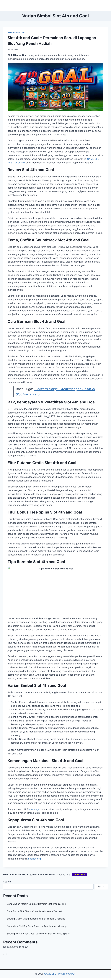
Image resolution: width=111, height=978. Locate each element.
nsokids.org (34, 858)
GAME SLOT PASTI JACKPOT (60, 973)
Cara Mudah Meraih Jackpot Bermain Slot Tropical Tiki (36, 904)
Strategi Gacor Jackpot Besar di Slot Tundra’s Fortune (36, 918)
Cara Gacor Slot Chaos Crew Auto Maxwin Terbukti (34, 911)
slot (5, 954)
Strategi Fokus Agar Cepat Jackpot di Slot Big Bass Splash (38, 933)
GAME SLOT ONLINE (16, 33)
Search (7, 881)
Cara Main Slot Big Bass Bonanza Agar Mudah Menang (36, 926)
